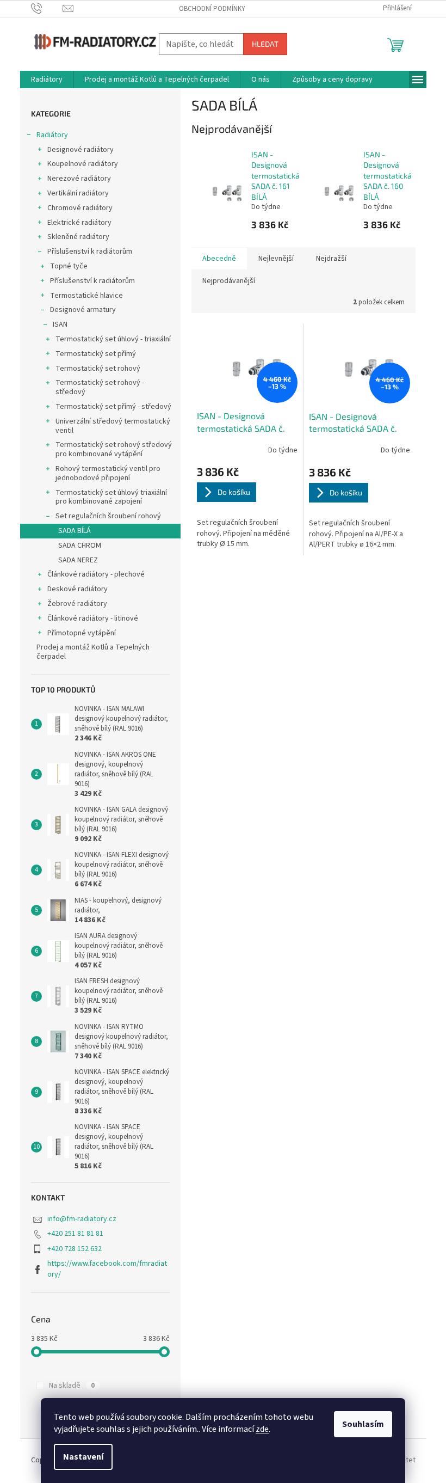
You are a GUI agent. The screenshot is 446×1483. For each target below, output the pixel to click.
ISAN (60, 324)
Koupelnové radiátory (82, 163)
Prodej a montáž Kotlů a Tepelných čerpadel (93, 652)
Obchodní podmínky (212, 9)
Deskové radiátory (77, 589)
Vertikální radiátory (78, 193)
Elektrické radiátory (79, 222)
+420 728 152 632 (74, 1248)
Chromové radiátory (80, 208)
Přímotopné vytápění (81, 633)
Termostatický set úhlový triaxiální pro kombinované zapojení (111, 497)
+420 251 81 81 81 (75, 1233)
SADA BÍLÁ (74, 530)
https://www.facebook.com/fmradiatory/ (107, 1268)
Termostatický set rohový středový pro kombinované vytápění (113, 449)
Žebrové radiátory (77, 603)
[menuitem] (46, 79)
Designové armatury (83, 309)
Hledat (265, 43)
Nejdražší (331, 258)
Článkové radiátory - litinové (92, 618)
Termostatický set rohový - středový (99, 387)
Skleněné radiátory (78, 236)
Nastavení (83, 1457)
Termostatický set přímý (95, 353)
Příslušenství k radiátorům (89, 251)
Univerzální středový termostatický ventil (112, 426)
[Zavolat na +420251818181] (47, 8)
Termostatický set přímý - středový (113, 406)
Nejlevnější (276, 258)
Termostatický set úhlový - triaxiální (113, 339)
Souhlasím (363, 1424)
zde (262, 1429)
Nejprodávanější (228, 280)
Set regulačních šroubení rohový (108, 516)
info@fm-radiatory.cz (81, 1219)
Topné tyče (69, 266)
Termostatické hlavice (86, 295)
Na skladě (72, 1385)
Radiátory (52, 135)
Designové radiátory (80, 149)
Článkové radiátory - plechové (96, 574)
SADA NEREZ (78, 560)
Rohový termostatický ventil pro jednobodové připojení (107, 473)
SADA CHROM (79, 545)
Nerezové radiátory (79, 178)
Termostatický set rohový (97, 368)
